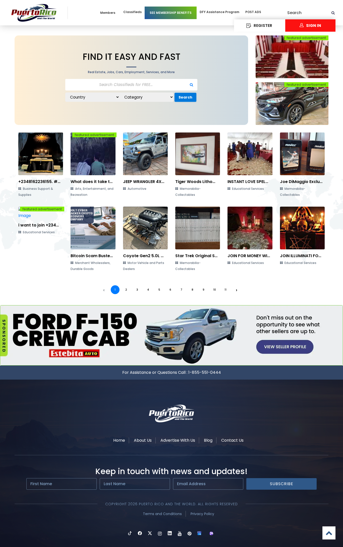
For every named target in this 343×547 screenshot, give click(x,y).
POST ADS (253, 12)
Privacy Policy (202, 513)
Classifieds (132, 12)
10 (214, 290)
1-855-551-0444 (204, 372)
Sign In (313, 25)
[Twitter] (150, 534)
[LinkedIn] (170, 534)
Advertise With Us (177, 440)
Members (107, 13)
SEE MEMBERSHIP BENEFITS (171, 13)
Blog (208, 440)
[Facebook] (140, 534)
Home (119, 440)
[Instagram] (160, 534)
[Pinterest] (189, 534)
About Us (143, 440)
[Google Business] (199, 534)
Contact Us (232, 440)
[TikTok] (130, 534)
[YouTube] (180, 534)
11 (225, 290)
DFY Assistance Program (219, 12)
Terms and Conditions (162, 513)
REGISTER (263, 25)
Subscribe (281, 484)
